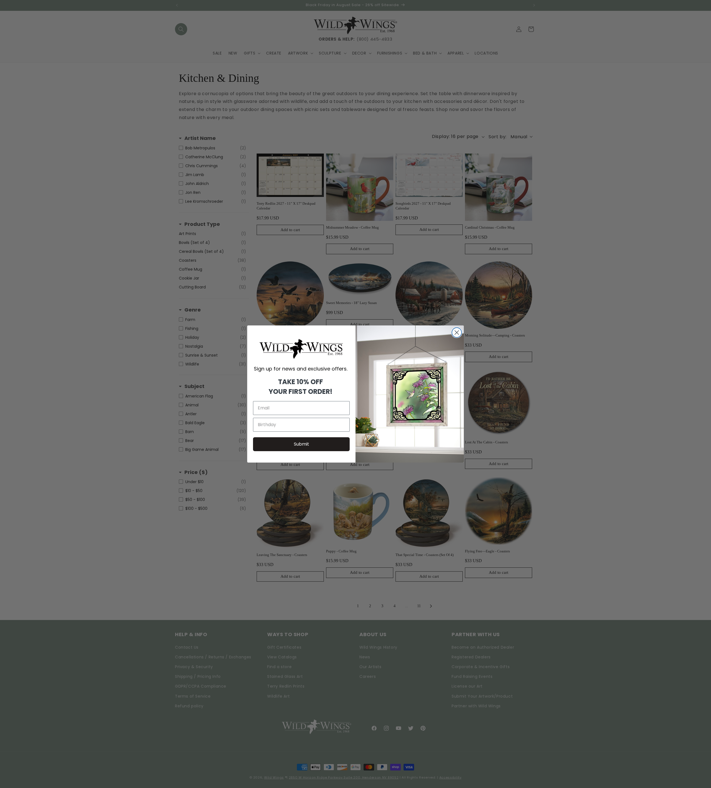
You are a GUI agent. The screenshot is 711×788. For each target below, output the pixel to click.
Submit (301, 444)
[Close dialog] (457, 332)
